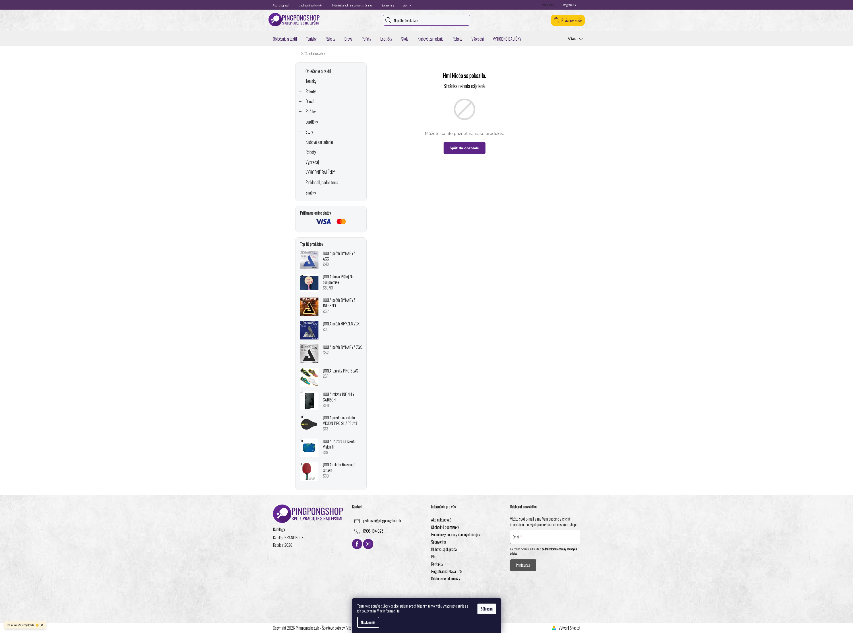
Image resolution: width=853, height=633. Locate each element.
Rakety (311, 91)
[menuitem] (284, 38)
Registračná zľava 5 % (446, 571)
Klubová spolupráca (444, 549)
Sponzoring (388, 5)
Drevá (310, 101)
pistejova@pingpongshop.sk (382, 521)
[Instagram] (368, 544)
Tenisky (311, 81)
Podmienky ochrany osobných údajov (352, 5)
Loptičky (312, 121)
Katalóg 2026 (282, 545)
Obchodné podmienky (310, 5)
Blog (434, 556)
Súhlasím (487, 609)
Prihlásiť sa (523, 565)
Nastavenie (368, 622)
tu (398, 611)
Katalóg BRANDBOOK (288, 537)
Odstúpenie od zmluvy (445, 578)
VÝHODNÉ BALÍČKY (320, 172)
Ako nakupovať (281, 5)
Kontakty (437, 564)
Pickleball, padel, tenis (322, 182)
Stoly (309, 131)
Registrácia (569, 4)
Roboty (311, 152)
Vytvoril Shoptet (569, 628)
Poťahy (311, 111)
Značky (311, 192)
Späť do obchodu (464, 148)
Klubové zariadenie (319, 142)
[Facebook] (357, 544)
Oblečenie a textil (318, 71)
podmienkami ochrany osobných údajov (543, 551)
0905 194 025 (373, 531)
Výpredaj (312, 162)
